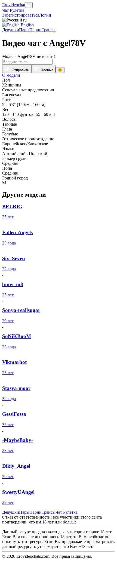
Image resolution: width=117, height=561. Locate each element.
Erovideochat (13, 4)
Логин (45, 15)
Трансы (49, 29)
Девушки (10, 29)
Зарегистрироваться (20, 15)
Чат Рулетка (13, 10)
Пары (24, 29)
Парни (35, 29)
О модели (11, 75)
